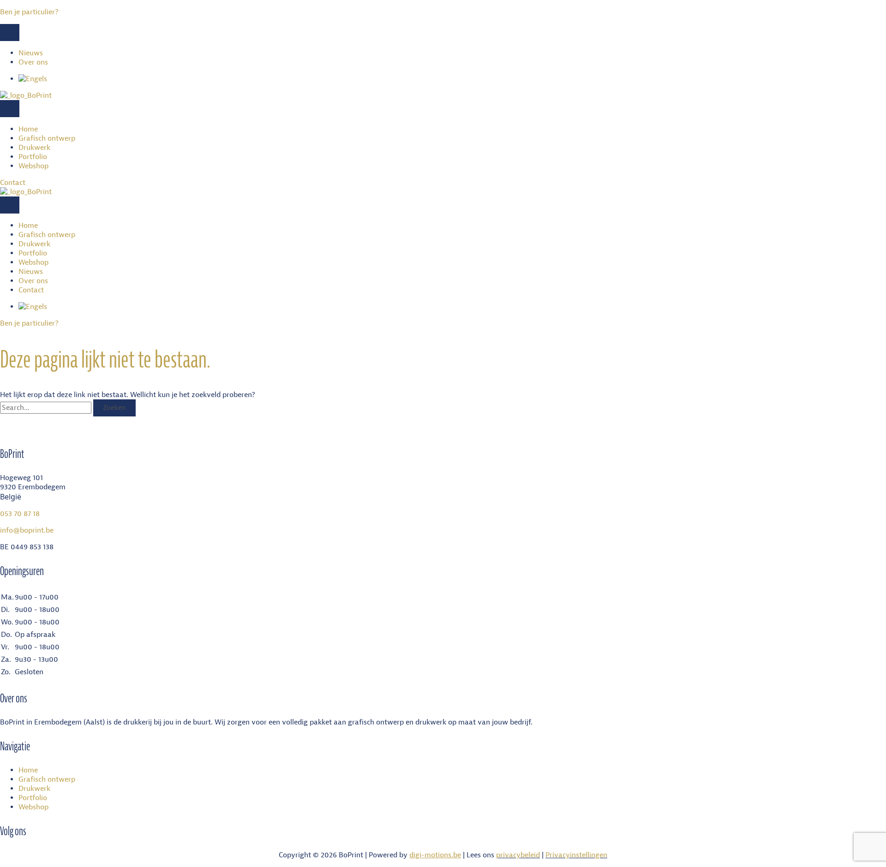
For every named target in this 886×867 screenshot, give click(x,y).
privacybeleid (518, 855)
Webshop (33, 166)
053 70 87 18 (20, 513)
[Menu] (9, 32)
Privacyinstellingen (576, 855)
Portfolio (32, 156)
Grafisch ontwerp (46, 138)
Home (28, 129)
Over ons (33, 62)
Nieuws (30, 53)
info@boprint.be (27, 530)
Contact (31, 290)
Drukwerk (34, 147)
